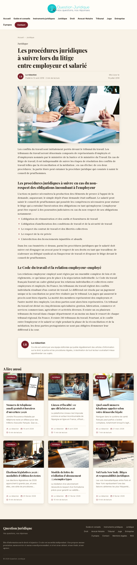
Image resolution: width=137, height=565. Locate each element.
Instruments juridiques (44, 18)
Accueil (7, 18)
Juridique (62, 18)
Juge (109, 18)
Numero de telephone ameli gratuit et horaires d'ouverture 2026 (20, 408)
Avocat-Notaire (85, 18)
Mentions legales (120, 536)
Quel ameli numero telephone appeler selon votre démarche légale (110, 408)
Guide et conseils (22, 18)
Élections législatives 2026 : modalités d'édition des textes (23, 473)
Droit (72, 18)
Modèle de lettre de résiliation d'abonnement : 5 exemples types (66, 475)
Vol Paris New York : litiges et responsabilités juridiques (113, 473)
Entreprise (120, 18)
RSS (132, 536)
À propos (7, 24)
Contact (21, 25)
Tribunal (100, 18)
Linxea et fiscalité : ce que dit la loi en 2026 (63, 406)
